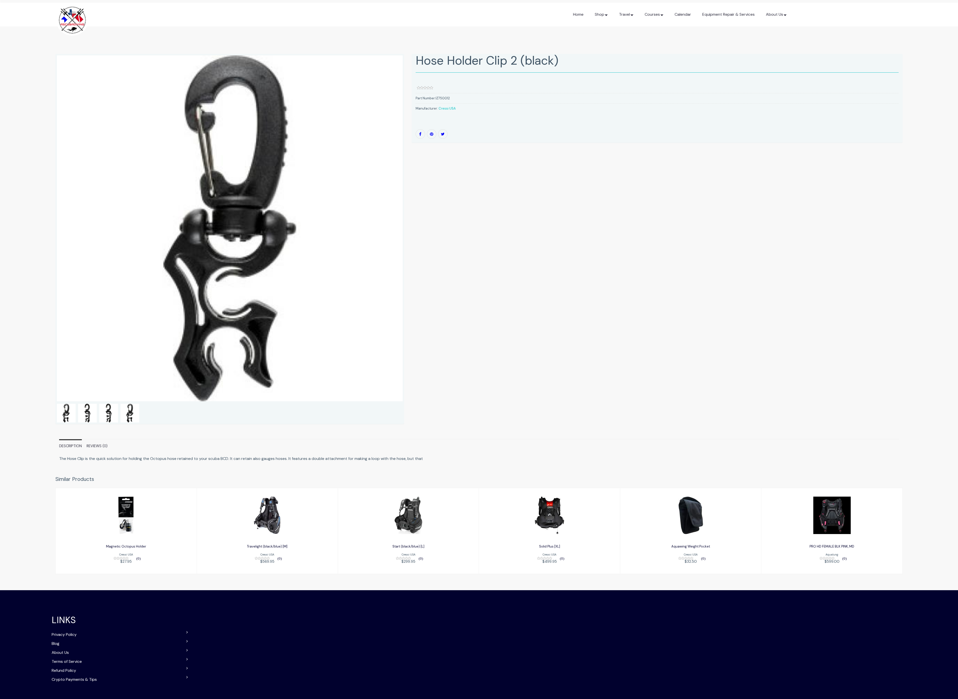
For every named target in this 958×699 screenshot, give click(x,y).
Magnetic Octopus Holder (126, 546)
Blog (55, 643)
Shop (599, 14)
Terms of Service (67, 661)
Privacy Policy (64, 634)
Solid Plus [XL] (549, 546)
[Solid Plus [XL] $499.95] (549, 530)
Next (416, 245)
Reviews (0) (97, 446)
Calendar (683, 14)
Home (578, 14)
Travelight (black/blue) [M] (267, 546)
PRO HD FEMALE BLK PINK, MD (832, 546)
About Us (774, 14)
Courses (652, 14)
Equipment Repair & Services (728, 14)
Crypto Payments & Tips (74, 679)
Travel (624, 14)
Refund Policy (64, 670)
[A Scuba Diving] (72, 18)
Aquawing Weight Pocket (690, 546)
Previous (44, 245)
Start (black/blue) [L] (408, 546)
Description (70, 446)
